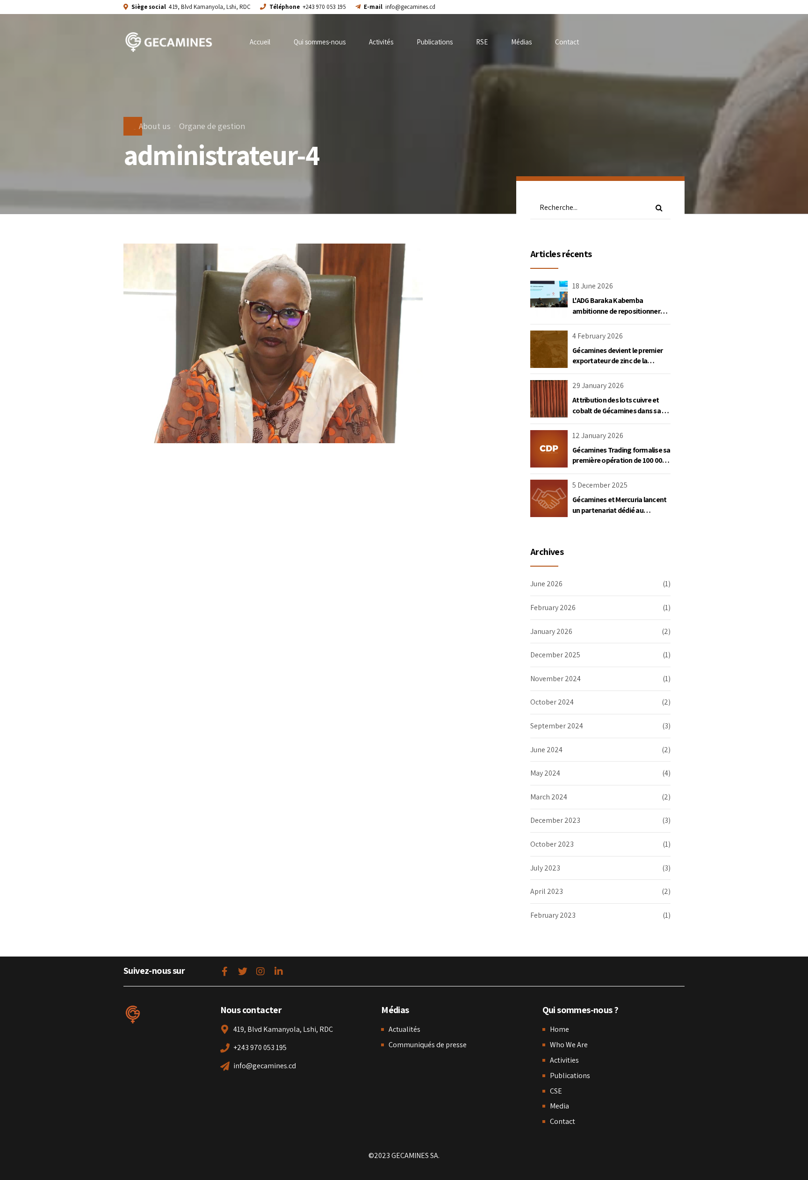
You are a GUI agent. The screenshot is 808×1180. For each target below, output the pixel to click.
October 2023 (552, 844)
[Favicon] (132, 1014)
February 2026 (553, 607)
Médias (521, 41)
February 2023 (553, 915)
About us (155, 126)
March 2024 (548, 797)
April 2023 (546, 891)
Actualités (404, 1029)
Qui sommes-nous (320, 41)
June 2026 (546, 584)
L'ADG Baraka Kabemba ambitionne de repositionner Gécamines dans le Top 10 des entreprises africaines (617, 316)
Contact (567, 41)
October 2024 (552, 702)
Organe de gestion (212, 126)
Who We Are (569, 1045)
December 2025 (555, 655)
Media (559, 1106)
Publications (435, 41)
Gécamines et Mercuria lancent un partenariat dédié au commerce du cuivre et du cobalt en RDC (619, 515)
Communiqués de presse (428, 1045)
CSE (556, 1091)
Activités (381, 41)
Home (559, 1029)
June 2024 (546, 750)
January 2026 (551, 631)
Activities (564, 1060)
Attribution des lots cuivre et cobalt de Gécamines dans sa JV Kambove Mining (620, 410)
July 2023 (545, 868)
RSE (482, 41)
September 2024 (556, 726)
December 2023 (555, 820)
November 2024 (555, 679)
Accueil (260, 41)
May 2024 (545, 773)
